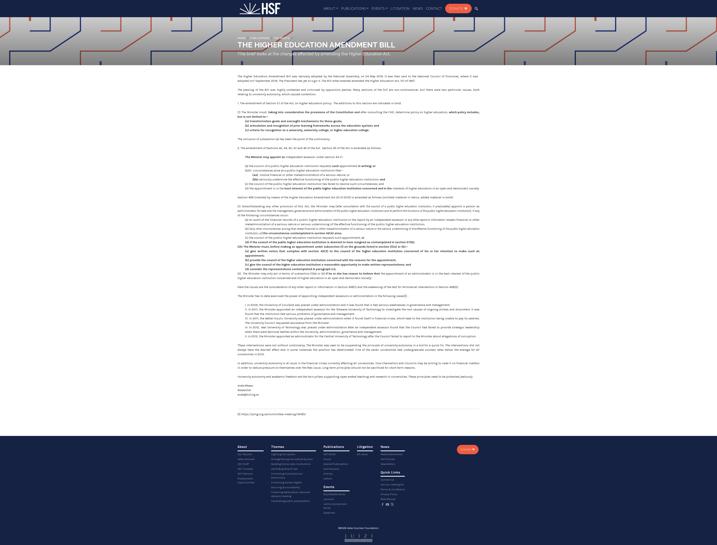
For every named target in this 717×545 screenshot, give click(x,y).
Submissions (331, 468)
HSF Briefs (282, 38)
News (418, 8)
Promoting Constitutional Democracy (286, 475)
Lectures (328, 499)
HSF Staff (243, 464)
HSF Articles (388, 459)
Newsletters (388, 464)
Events (378, 8)
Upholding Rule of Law (284, 468)
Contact (434, 8)
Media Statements (392, 454)
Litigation (400, 8)
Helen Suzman (246, 459)
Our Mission (245, 454)
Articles (328, 473)
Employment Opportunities (246, 480)
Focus (327, 459)
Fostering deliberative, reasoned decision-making (290, 494)
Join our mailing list (392, 484)
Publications (353, 8)
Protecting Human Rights (286, 482)
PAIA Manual (388, 499)
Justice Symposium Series (335, 506)
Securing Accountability (285, 487)
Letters (327, 478)
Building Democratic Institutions (291, 464)
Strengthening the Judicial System (292, 459)
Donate (456, 8)
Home (242, 38)
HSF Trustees (245, 468)
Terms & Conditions (393, 489)
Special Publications (335, 464)
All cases (362, 454)
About (329, 8)
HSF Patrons (245, 473)
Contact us (387, 479)
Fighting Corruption (283, 454)
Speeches (329, 512)
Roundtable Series (334, 494)
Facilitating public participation (290, 501)
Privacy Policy (389, 494)
